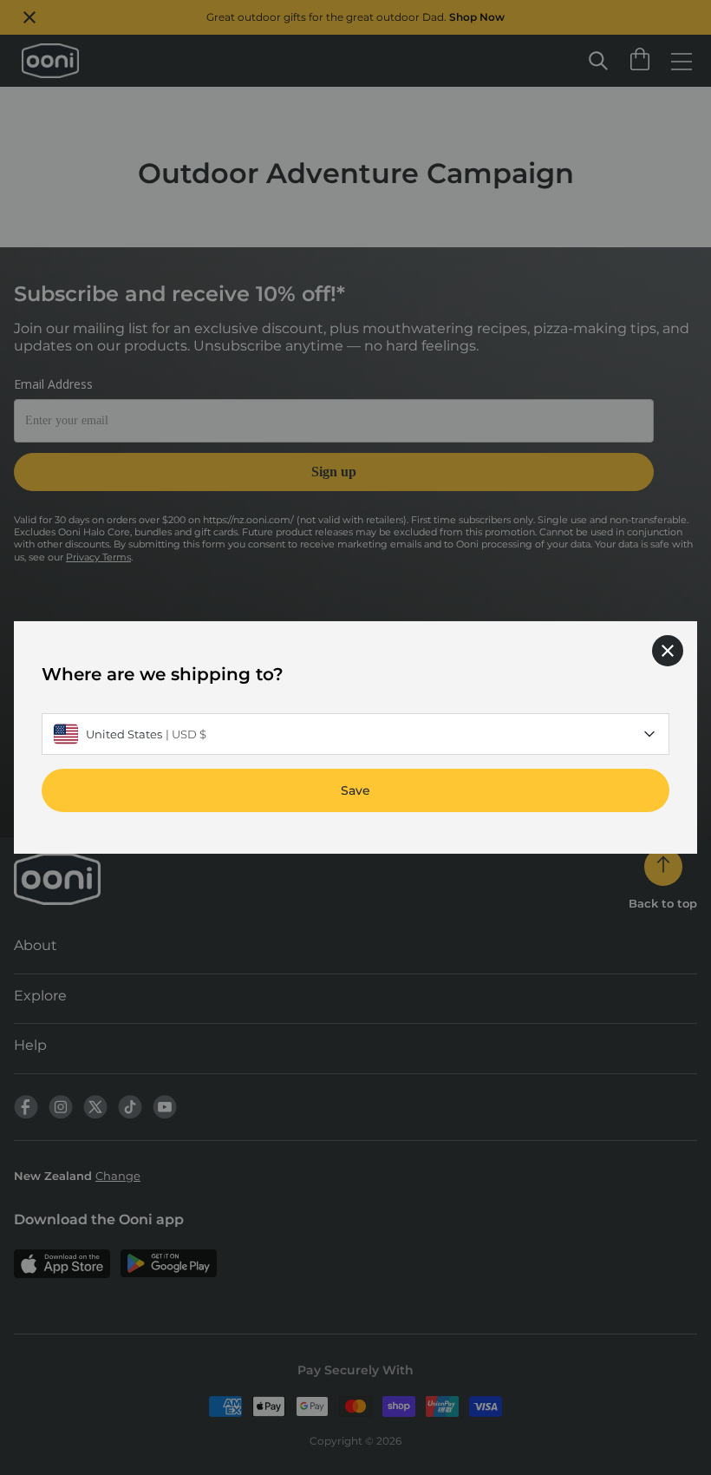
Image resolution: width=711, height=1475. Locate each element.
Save (355, 790)
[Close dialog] (667, 650)
